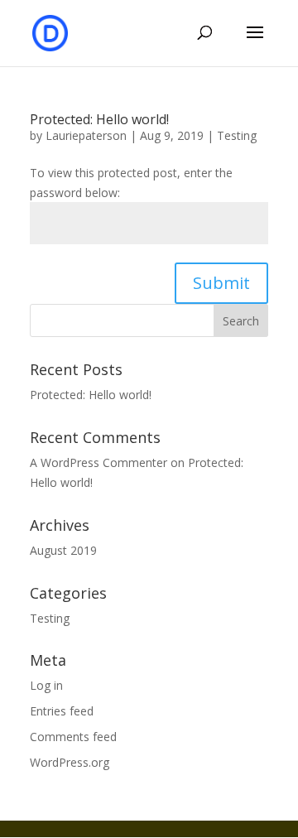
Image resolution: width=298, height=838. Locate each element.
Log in (46, 685)
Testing (237, 135)
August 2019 (63, 550)
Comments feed (73, 736)
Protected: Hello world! (99, 119)
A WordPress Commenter (98, 462)
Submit (221, 283)
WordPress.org (69, 762)
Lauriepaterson (86, 135)
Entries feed (62, 711)
